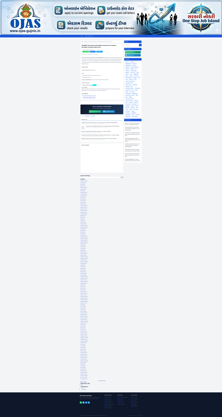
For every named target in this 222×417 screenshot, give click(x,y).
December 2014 (83, 336)
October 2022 (82, 194)
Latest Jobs (136, 397)
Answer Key (134, 65)
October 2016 (82, 299)
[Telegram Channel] (83, 402)
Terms (135, 415)
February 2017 (83, 293)
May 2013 (82, 367)
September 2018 (83, 262)
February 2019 (83, 253)
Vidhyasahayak (128, 116)
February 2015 (83, 332)
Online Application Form (89, 36)
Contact (141, 415)
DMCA (138, 415)
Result (135, 401)
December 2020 (83, 225)
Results (136, 105)
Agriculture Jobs (128, 63)
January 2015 (82, 334)
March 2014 (82, 351)
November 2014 (83, 337)
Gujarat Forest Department (130, 81)
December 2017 (83, 276)
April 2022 (82, 202)
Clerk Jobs (127, 72)
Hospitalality (135, 84)
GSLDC (127, 79)
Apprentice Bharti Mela (134, 67)
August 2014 (82, 342)
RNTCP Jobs (127, 107)
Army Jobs (127, 69)
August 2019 (82, 243)
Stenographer (128, 111)
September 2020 (83, 227)
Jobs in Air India (132, 91)
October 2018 (82, 260)
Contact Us (109, 399)
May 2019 (82, 248)
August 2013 (82, 362)
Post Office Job (128, 104)
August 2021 (82, 215)
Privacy (128, 415)
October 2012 (82, 379)
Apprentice (127, 67)
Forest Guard (137, 76)
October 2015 (82, 319)
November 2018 (83, 258)
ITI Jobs (136, 90)
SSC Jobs (130, 109)
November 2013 (83, 357)
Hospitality (127, 86)
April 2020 (82, 233)
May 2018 (82, 268)
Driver (131, 74)
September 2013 (83, 361)
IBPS (131, 86)
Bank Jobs (132, 69)
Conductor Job (132, 72)
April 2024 (82, 186)
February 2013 (83, 372)
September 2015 (83, 321)
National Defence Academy (130, 95)
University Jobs (128, 114)
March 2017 (82, 291)
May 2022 (82, 200)
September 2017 (83, 281)
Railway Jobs (128, 105)
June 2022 (82, 199)
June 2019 (82, 247)
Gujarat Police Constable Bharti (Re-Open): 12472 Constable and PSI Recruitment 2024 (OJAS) (102, 126)
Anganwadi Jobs (128, 65)
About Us (109, 397)
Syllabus (133, 111)
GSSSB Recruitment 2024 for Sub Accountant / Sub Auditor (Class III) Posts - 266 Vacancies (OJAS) (99, 138)
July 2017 (82, 285)
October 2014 (82, 339)
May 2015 (82, 328)
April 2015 (82, 329)
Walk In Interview (135, 116)
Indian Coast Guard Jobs (129, 88)
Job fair (127, 91)
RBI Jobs (132, 105)
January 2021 (82, 224)
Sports (127, 109)
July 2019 (82, 245)
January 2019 (82, 255)
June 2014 (82, 346)
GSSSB (135, 79)
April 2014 (82, 349)
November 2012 (83, 377)
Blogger (104, 380)
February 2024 (83, 187)
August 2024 (82, 182)
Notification (136, 406)
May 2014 (82, 347)
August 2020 (82, 229)
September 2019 (83, 242)
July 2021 (82, 217)
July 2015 (82, 324)
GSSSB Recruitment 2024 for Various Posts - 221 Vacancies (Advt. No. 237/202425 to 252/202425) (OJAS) (99, 122)
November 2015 (83, 318)
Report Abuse (83, 382)
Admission (127, 61)
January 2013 (82, 374)
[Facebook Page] (86, 402)
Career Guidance (133, 70)
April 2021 (82, 220)
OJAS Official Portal (124, 397)
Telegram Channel (131, 55)
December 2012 (83, 375)
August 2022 (82, 196)
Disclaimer (109, 402)
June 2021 (82, 219)
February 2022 (83, 205)
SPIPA (137, 107)
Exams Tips (131, 76)
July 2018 (82, 265)
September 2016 (83, 301)
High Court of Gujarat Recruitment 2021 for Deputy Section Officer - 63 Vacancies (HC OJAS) (132, 155)
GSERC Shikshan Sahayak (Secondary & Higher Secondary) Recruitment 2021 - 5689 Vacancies (132, 140)
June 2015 (82, 326)
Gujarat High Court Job (129, 83)
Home (82, 36)
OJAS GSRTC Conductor (129, 100)
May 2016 (82, 308)
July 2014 (82, 344)
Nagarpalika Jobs (134, 93)
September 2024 (83, 181)
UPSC (133, 114)
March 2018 (82, 271)
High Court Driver (128, 84)
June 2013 (82, 365)
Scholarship (133, 107)
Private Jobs (134, 104)
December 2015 (83, 316)
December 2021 (83, 209)
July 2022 (82, 197)
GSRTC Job (131, 79)
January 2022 (82, 207)
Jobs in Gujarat (87, 116)
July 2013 (82, 364)
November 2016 (83, 298)
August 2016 (82, 303)
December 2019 (83, 237)
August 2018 (82, 263)
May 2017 (82, 288)
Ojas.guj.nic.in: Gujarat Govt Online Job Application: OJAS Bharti (91, 415)
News (126, 97)
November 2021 (83, 210)
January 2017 (82, 295)
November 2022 (83, 192)
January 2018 (82, 275)
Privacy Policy (110, 401)
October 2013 (82, 359)
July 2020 (82, 230)
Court (138, 72)
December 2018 (83, 257)
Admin (83, 388)
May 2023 (82, 191)
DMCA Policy (110, 406)
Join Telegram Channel (109, 111)
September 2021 (83, 214)
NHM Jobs (130, 97)
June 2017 (82, 286)
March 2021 (82, 222)
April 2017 (82, 290)
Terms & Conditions (111, 404)
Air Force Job (134, 63)
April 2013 (82, 369)
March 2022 (82, 204)
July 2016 (82, 304)
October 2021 (82, 212)
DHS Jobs (127, 74)
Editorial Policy (110, 407)
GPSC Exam (134, 77)
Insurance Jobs (137, 88)
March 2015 (82, 331)
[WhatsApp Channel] (81, 402)
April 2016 (82, 309)
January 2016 (82, 314)
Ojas (102, 90)
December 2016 (83, 296)
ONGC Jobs (136, 100)
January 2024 (82, 189)
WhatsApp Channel (131, 52)
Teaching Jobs (133, 113)
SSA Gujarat (123, 404)
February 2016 (83, 313)
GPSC (122, 399)
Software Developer (85, 59)
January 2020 (82, 235)
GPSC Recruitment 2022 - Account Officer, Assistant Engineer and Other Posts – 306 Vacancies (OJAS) (132, 129)
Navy (137, 95)
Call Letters (127, 70)
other (126, 102)
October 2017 (82, 280)
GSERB (122, 402)
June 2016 (82, 306)
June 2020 (82, 232)
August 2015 (82, 323)
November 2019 (83, 238)
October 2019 (82, 240)
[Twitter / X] (89, 402)
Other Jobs (93, 116)
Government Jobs (128, 77)
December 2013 (83, 356)
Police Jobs (136, 102)
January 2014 (82, 354)
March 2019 (82, 252)
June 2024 (82, 184)
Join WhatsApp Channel (96, 111)
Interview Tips (128, 90)
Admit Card (132, 61)
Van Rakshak (137, 114)
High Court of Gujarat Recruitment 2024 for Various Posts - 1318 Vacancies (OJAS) (96, 131)
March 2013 (82, 370)
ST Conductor (136, 109)
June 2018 (82, 266)
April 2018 (82, 270)
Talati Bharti (128, 113)
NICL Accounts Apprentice (130, 98)
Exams (127, 76)
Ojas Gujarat (84, 389)
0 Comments (96, 54)
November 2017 (83, 278)
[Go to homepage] (111, 17)
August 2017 (82, 283)
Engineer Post (136, 74)
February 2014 (83, 352)
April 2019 (82, 250)
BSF (135, 69)
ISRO (132, 90)
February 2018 (83, 273)
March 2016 (82, 311)
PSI (138, 104)
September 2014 (83, 341)
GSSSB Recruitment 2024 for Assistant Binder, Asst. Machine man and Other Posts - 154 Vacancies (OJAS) (100, 135)
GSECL (139, 77)
